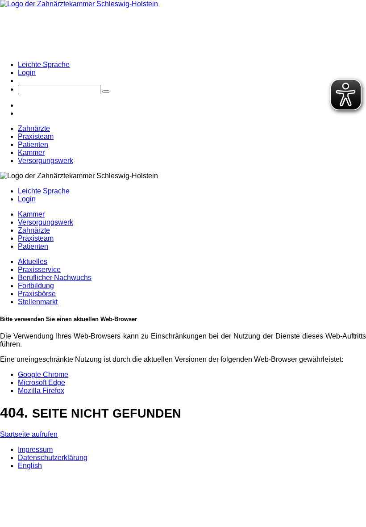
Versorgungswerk (45, 160)
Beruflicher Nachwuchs (55, 277)
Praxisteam (36, 136)
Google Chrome (43, 374)
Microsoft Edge (41, 382)
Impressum (35, 449)
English (30, 465)
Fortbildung (36, 285)
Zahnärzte (34, 128)
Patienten (33, 144)
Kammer (31, 152)
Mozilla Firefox (41, 390)
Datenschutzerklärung (52, 457)
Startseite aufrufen (29, 434)
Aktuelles (32, 261)
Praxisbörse (37, 293)
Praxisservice (39, 269)
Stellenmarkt (38, 301)
